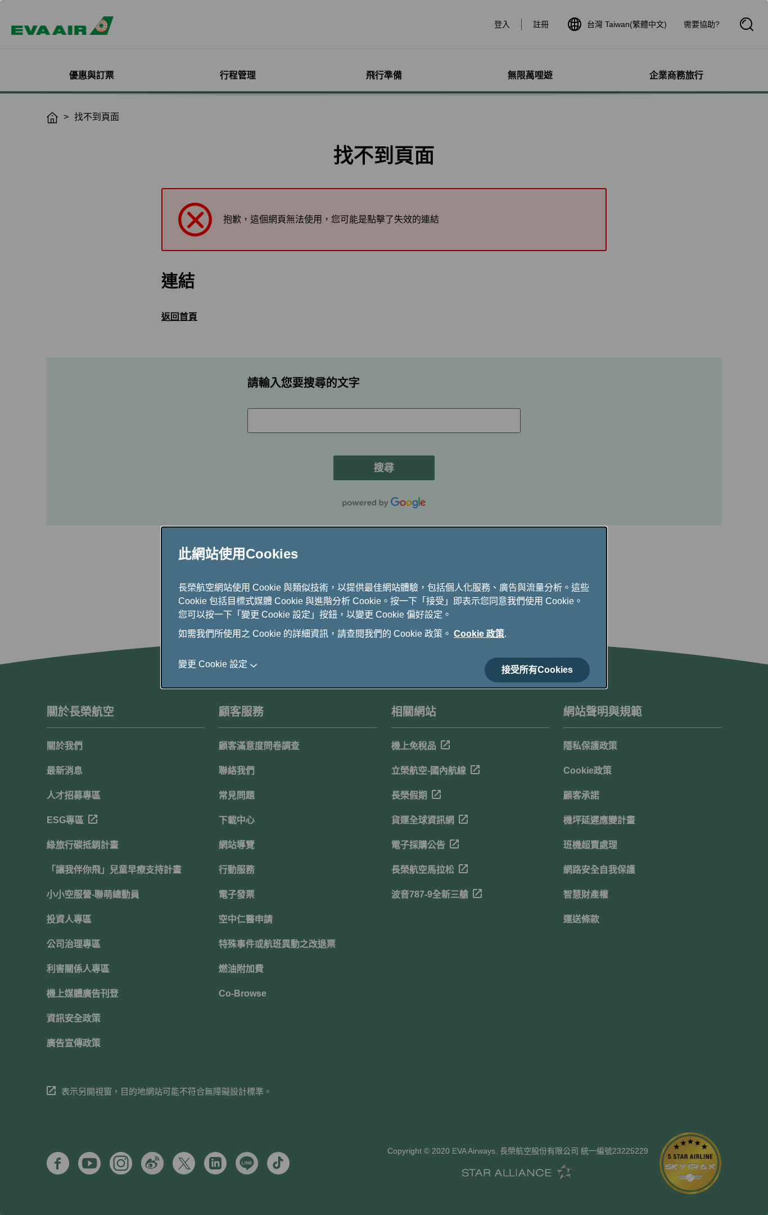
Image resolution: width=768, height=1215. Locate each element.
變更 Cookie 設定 (212, 664)
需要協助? (702, 24)
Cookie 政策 (479, 633)
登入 (502, 24)
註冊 (541, 24)
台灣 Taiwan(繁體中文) (627, 24)
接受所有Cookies (537, 669)
